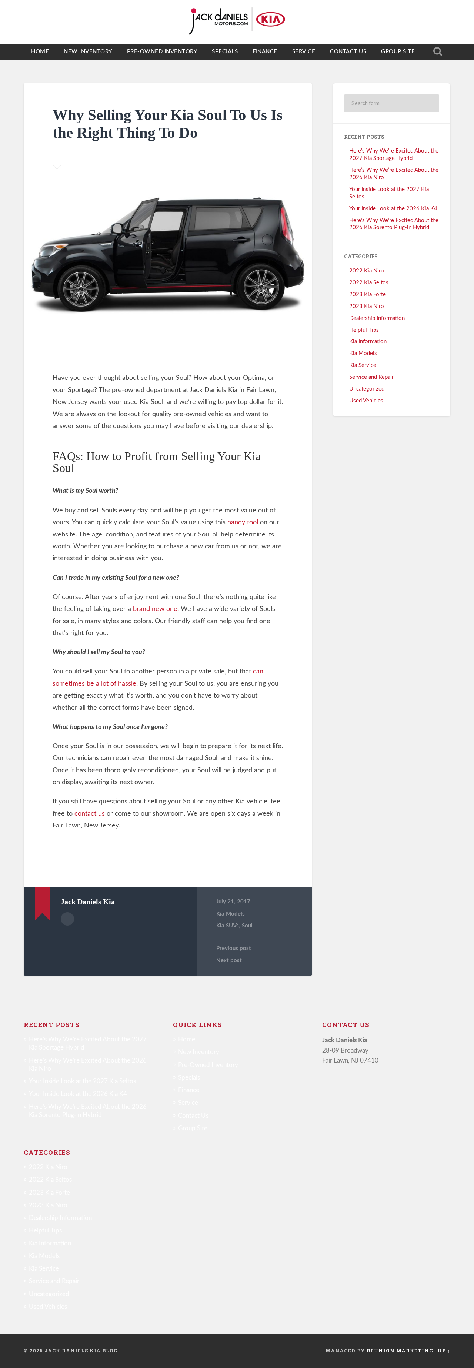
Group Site (398, 51)
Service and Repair (371, 377)
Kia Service (362, 365)
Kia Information (368, 341)
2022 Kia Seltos (368, 282)
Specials (225, 51)
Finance (265, 51)
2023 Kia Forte (367, 294)
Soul (247, 926)
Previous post (233, 948)
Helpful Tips (364, 330)
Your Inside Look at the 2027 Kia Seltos (82, 1081)
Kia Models (230, 914)
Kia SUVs (227, 926)
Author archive (67, 919)
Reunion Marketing (400, 1351)
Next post (229, 960)
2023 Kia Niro (366, 306)
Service (304, 51)
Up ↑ (444, 1351)
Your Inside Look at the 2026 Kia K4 (393, 208)
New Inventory (88, 51)
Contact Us (348, 51)
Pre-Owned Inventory (162, 51)
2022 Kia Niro (366, 271)
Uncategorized (366, 389)
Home (40, 51)
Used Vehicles (366, 401)
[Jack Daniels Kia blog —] (237, 22)
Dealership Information (377, 318)
